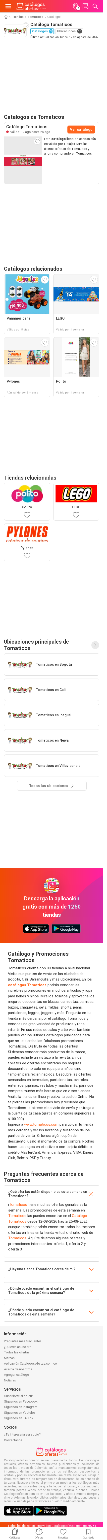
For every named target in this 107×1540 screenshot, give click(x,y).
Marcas (9, 1358)
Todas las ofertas (17, 1352)
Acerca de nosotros (18, 1369)
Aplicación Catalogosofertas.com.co (30, 1363)
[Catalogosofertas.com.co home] (31, 6)
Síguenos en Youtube (19, 1412)
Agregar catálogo (16, 1374)
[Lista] (85, 6)
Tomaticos (35, 17)
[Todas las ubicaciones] (95, 645)
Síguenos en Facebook (21, 1401)
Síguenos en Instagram (20, 1407)
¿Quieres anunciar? (17, 1347)
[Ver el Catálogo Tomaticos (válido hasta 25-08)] (23, 160)
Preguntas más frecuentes (23, 1341)
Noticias (10, 1380)
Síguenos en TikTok (18, 1418)
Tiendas (18, 17)
